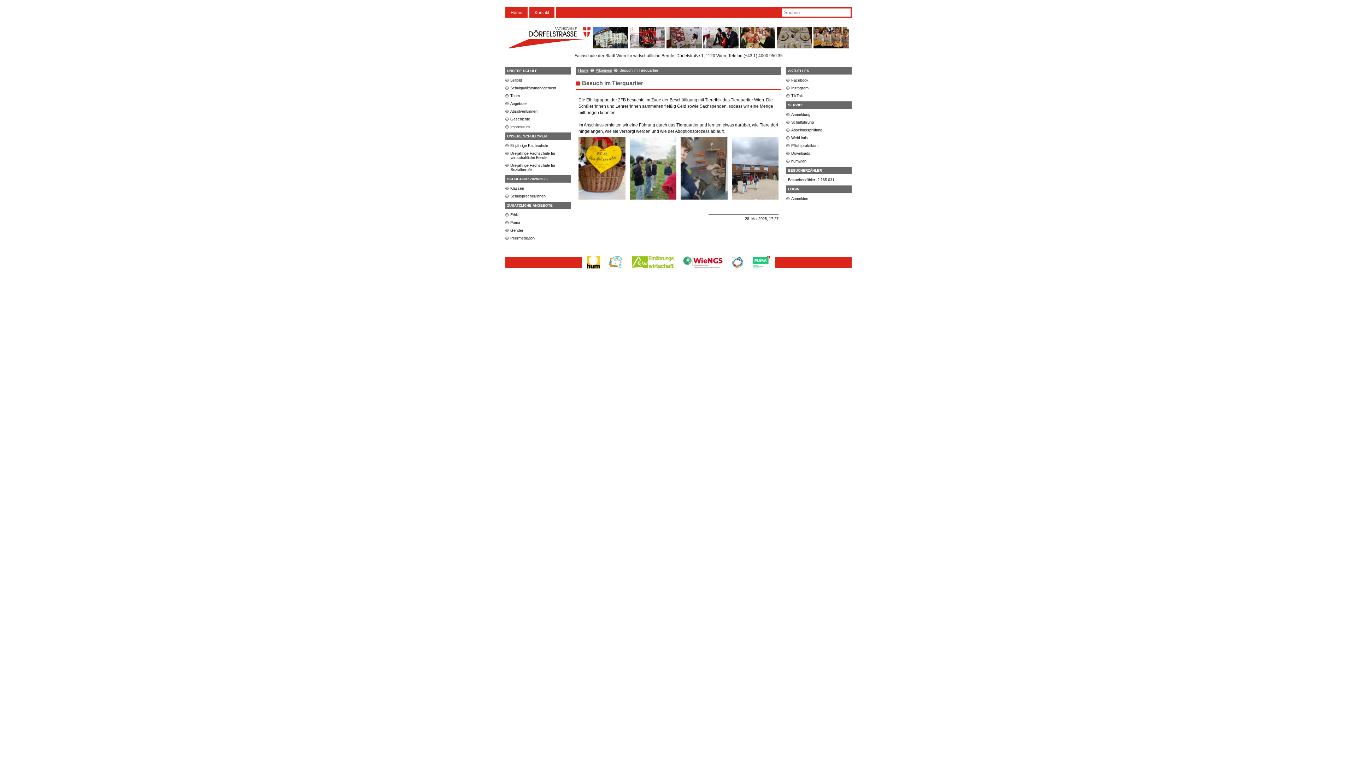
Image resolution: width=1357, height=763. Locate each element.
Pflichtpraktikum (804, 145)
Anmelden (799, 198)
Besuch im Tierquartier (612, 83)
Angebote (518, 103)
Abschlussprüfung (806, 130)
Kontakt (542, 12)
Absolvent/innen (523, 111)
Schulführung (802, 122)
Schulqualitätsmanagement (533, 88)
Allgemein (604, 70)
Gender (516, 230)
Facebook (800, 80)
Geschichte (520, 119)
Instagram (800, 88)
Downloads (800, 153)
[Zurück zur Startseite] (550, 45)
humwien (798, 161)
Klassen (517, 188)
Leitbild (516, 80)
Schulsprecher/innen (528, 196)
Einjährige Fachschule (529, 145)
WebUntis (799, 138)
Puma (515, 222)
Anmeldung (800, 114)
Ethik (514, 215)
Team (515, 96)
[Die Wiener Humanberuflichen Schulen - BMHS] (593, 268)
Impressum (520, 127)
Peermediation (522, 238)
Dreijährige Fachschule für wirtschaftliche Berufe (533, 155)
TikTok (797, 96)
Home (516, 12)
